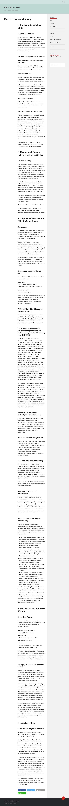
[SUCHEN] (63, 65)
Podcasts (52, 23)
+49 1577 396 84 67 (54, 55)
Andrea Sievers (12, 7)
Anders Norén (13, 803)
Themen (52, 33)
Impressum (52, 46)
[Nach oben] (63, 798)
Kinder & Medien (54, 26)
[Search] (63, 2)
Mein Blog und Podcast (55, 39)
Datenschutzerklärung (55, 42)
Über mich (52, 30)
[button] (22, 790)
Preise (51, 36)
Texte (51, 20)
